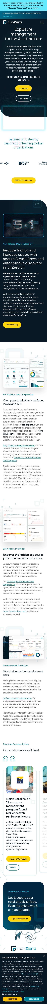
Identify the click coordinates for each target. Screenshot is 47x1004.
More (35, 8)
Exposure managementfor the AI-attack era (23, 34)
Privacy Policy (19, 991)
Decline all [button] (34, 999)
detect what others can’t (14, 611)
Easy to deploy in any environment (19, 445)
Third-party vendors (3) (29, 974)
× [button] (44, 956)
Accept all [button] (12, 999)
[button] (23, 994)
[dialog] (23, 978)
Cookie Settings (7, 991)
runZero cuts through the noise (17, 698)
